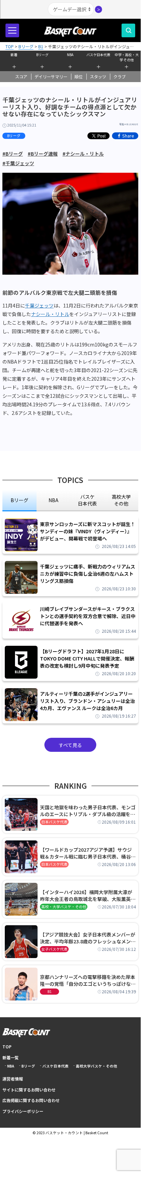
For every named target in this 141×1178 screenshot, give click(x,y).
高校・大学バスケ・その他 (63, 906)
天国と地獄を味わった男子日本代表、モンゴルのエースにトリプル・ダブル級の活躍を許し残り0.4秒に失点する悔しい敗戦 (88, 810)
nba (53, 500)
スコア (21, 77)
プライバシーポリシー (22, 1111)
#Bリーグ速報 (43, 153)
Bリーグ (42, 54)
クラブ (119, 77)
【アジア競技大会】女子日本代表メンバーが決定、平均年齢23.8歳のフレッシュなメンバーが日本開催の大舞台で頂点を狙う (88, 938)
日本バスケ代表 (54, 821)
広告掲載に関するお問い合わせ (31, 1100)
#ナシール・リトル (83, 153)
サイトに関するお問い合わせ (29, 1089)
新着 (14, 54)
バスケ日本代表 (98, 54)
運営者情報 (12, 1079)
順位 (78, 77)
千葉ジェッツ (39, 305)
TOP (7, 1046)
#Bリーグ (12, 153)
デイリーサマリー (50, 77)
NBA (70, 54)
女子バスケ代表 (54, 949)
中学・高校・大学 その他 (127, 56)
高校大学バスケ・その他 (96, 1066)
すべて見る (70, 745)
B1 (49, 991)
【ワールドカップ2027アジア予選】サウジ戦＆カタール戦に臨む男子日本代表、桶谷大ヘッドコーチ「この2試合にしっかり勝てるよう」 (88, 853)
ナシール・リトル (50, 314)
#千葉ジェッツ (18, 163)
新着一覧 (10, 1057)
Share (128, 135)
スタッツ (98, 77)
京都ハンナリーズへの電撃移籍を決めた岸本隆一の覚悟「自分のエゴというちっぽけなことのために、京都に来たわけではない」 (88, 980)
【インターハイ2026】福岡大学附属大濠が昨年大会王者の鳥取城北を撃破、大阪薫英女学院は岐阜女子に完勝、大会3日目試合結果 (88, 895)
